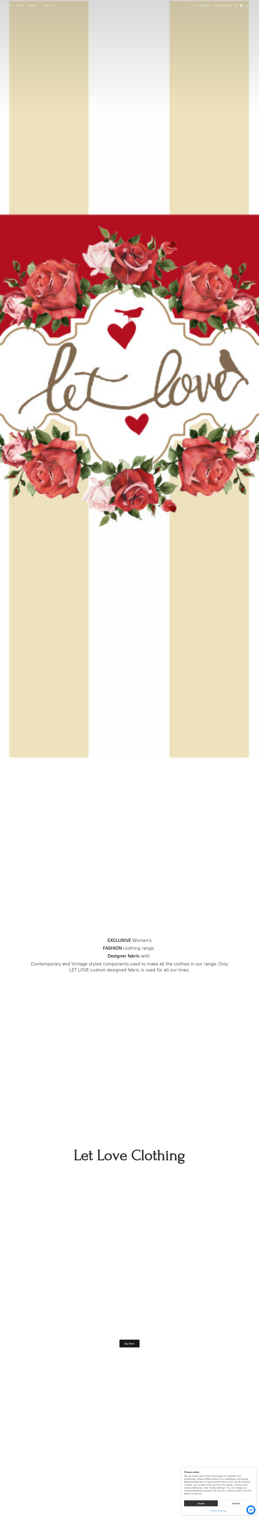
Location (33, 5)
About (20, 5)
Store (9, 5)
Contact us (49, 5)
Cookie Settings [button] (218, 1510)
